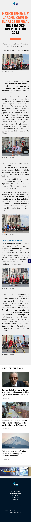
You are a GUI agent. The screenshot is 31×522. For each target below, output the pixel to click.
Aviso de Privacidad (15, 512)
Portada (15, 490)
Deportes (15, 497)
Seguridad (15, 495)
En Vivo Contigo (15, 493)
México (15, 499)
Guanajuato (15, 492)
